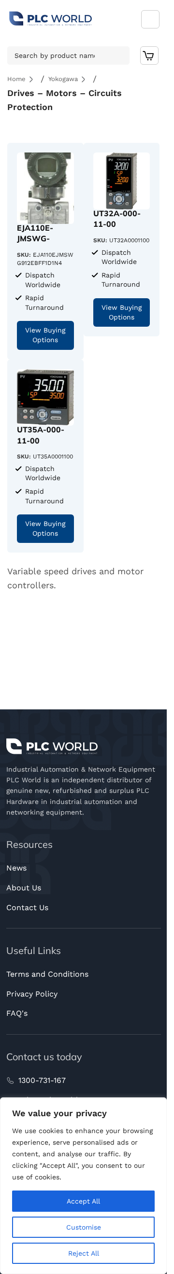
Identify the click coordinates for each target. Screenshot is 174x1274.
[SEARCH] (119, 55)
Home (16, 79)
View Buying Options (45, 335)
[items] (150, 55)
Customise (83, 1227)
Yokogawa (63, 79)
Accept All (83, 1201)
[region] (83, 1185)
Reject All (83, 1253)
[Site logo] (50, 19)
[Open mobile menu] (150, 19)
